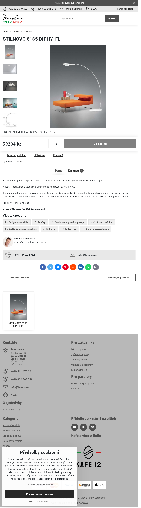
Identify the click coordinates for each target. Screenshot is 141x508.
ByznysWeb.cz (81, 502)
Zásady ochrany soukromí (91, 497)
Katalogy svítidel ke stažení (69, 2)
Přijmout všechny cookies (39, 493)
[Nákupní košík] (126, 18)
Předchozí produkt (19, 277)
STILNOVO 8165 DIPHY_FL (18, 325)
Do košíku (100, 144)
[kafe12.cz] (88, 471)
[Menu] (134, 18)
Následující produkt (118, 277)
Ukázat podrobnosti (39, 501)
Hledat (111, 18)
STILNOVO (17, 161)
